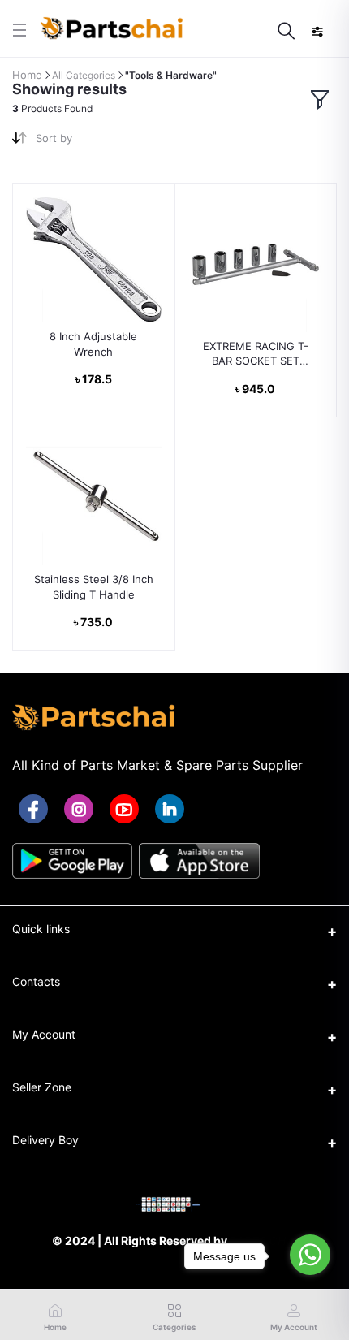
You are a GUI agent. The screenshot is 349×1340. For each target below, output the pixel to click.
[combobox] (99, 142)
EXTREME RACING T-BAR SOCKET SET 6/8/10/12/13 (255, 353)
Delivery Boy (45, 1140)
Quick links (41, 929)
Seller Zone (41, 1087)
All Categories (83, 75)
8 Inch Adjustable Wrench (93, 343)
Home (27, 74)
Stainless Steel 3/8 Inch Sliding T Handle (93, 586)
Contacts (36, 981)
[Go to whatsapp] (310, 1254)
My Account (43, 1034)
